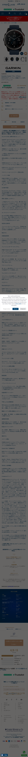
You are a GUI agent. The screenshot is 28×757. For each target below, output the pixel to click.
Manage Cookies (6, 308)
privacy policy (18, 303)
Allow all (15, 308)
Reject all (23, 308)
